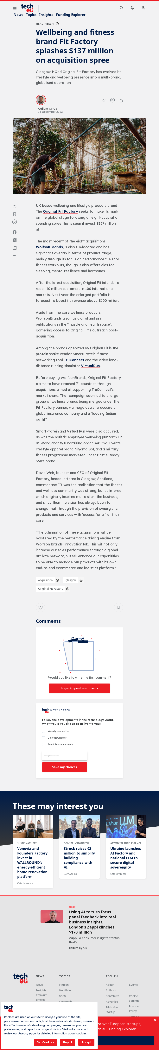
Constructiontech (76, 843)
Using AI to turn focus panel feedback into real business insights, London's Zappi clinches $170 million (92, 922)
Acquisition (45, 580)
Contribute (112, 996)
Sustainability (26, 843)
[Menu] (14, 9)
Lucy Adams (70, 874)
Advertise (112, 1001)
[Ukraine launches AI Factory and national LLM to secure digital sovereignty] (126, 826)
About (110, 985)
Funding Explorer (71, 14)
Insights (46, 14)
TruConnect (74, 360)
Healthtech (45, 24)
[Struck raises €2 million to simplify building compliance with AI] (79, 826)
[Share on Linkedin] (14, 248)
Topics (31, 14)
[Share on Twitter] (14, 240)
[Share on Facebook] (14, 232)
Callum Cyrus (78, 948)
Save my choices (64, 767)
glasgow (71, 580)
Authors (111, 990)
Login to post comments (79, 688)
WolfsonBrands (49, 247)
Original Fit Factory (60, 211)
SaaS (62, 996)
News (18, 14)
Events (133, 985)
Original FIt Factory (50, 588)
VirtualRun (90, 366)
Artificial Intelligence (125, 843)
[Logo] (29, 8)
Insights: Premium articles (41, 995)
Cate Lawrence (25, 883)
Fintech (64, 985)
